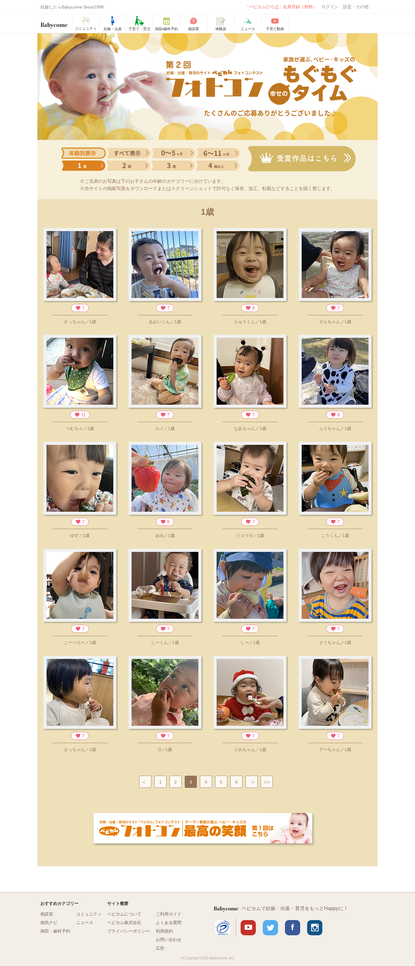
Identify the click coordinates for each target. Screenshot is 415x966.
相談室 (46, 914)
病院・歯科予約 (55, 931)
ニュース (84, 922)
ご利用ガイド (168, 914)
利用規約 (164, 931)
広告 (160, 948)
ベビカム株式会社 (124, 922)
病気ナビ (48, 922)
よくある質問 (168, 922)
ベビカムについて (124, 914)
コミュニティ (89, 914)
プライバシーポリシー (128, 931)
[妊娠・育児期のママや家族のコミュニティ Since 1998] (54, 22)
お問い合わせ (168, 939)
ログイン (329, 6)
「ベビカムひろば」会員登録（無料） (281, 6)
